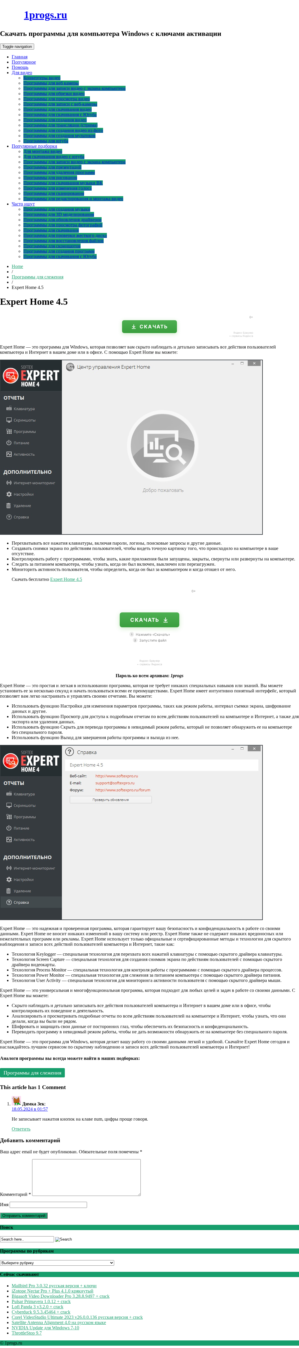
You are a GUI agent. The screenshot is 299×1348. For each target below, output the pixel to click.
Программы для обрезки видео (54, 93)
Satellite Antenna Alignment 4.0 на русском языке (59, 1322)
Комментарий (15, 1194)
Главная (19, 56)
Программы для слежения (37, 276)
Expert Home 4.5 (66, 579)
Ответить (21, 1128)
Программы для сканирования (53, 193)
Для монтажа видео (42, 151)
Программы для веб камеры (51, 83)
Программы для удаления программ (59, 172)
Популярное (24, 62)
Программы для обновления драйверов (62, 219)
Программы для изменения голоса (57, 188)
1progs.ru (45, 15)
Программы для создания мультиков (59, 135)
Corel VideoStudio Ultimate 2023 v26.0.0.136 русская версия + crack (77, 1317)
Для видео (22, 72)
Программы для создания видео (55, 119)
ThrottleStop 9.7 (27, 1332)
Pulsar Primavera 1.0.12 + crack (41, 1301)
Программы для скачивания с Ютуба (60, 114)
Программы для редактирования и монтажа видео (73, 198)
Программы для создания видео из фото (63, 130)
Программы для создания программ (59, 251)
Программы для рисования (50, 177)
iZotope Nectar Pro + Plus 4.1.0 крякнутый (52, 1290)
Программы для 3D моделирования (58, 214)
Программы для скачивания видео (57, 109)
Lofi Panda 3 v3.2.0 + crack (37, 1306)
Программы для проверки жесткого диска (65, 235)
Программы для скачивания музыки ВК (63, 182)
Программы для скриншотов (52, 245)
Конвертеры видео (41, 77)
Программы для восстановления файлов (63, 240)
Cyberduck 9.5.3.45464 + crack (41, 1311)
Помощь (20, 67)
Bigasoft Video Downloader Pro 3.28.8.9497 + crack (60, 1296)
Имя (4, 1204)
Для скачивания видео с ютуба (53, 156)
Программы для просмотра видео (56, 98)
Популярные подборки (34, 146)
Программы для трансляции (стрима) (60, 125)
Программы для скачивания (51, 230)
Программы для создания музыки (56, 209)
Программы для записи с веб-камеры (60, 104)
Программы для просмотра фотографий (62, 224)
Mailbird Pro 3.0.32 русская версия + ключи (54, 1285)
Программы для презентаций (52, 167)
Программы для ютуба (45, 140)
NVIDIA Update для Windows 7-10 (45, 1327)
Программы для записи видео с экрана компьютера (74, 88)
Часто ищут (23, 203)
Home (17, 266)
